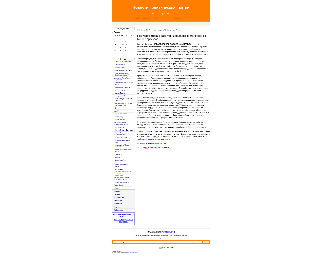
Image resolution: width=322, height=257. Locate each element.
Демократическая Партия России (123, 83)
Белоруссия (119, 197)
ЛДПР (116, 111)
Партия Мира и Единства (123, 130)
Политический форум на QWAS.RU (123, 215)
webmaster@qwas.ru (131, 252)
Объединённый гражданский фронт (121, 123)
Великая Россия (120, 67)
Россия (117, 191)
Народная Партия (121, 114)
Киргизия (117, 207)
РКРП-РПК (118, 154)
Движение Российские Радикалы (122, 79)
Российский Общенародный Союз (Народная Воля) (122, 177)
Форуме (165, 147)
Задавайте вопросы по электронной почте (168, 18)
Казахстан (118, 204)
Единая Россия (119, 93)
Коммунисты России (121, 96)
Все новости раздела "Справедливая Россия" (165, 30)
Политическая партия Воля (122, 141)
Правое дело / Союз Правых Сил (121, 146)
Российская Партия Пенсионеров (121, 161)
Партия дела (119, 127)
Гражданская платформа (123, 70)
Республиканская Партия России (123, 150)
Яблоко (117, 188)
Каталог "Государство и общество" (123, 221)
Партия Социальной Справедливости (121, 134)
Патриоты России (120, 137)
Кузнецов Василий (169, 232)
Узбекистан (118, 210)
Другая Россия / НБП (121, 90)
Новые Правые (119, 120)
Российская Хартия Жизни (121, 165)
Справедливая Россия (156, 143)
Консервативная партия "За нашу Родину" (123, 104)
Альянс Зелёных (120, 65)
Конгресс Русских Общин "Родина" (123, 99)
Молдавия (118, 201)
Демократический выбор (123, 87)
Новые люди (118, 117)
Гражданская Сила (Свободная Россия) (121, 74)
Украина (117, 194)
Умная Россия (119, 185)
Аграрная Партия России (123, 62)
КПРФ (116, 108)
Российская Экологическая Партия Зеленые (122, 171)
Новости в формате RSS (161, 238)
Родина (117, 157)
